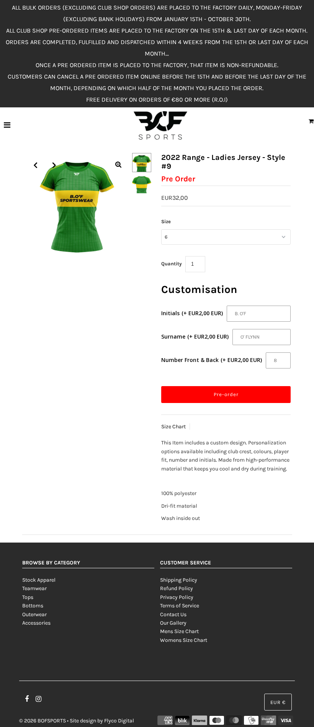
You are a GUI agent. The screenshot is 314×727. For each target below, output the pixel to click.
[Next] (54, 165)
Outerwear (34, 614)
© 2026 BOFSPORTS (42, 720)
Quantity (171, 263)
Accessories (36, 623)
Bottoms (32, 605)
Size (166, 221)
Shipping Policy (178, 580)
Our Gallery (173, 623)
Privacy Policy (176, 597)
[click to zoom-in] (118, 165)
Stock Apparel (39, 580)
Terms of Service (179, 605)
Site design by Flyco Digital (102, 720)
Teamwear (34, 588)
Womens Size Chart (183, 640)
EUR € (278, 702)
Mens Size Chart (179, 631)
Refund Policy (176, 588)
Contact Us (173, 614)
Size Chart (173, 426)
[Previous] (35, 165)
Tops (27, 597)
